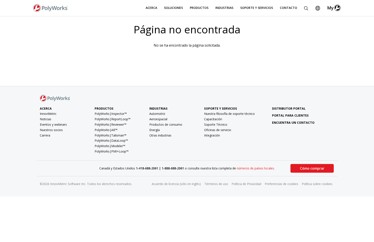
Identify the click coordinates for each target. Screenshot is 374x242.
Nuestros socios (51, 130)
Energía (154, 130)
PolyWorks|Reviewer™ (110, 124)
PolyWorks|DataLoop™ (111, 140)
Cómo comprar (312, 168)
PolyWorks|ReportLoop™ (113, 119)
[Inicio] (50, 7)
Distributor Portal (289, 108)
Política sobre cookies (317, 184)
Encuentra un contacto (293, 122)
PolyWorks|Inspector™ (111, 114)
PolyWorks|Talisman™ (110, 135)
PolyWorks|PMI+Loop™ (112, 151)
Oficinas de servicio (217, 130)
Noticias (45, 119)
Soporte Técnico (215, 124)
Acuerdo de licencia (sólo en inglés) (176, 184)
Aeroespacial (158, 119)
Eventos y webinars (53, 124)
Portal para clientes (290, 115)
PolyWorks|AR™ (106, 130)
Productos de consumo (165, 124)
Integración (212, 135)
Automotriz (157, 114)
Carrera (45, 135)
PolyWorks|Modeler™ (110, 146)
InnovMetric (48, 114)
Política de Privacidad (246, 184)
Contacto (288, 8)
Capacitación (213, 119)
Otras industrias (160, 135)
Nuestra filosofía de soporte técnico (229, 114)
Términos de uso (216, 184)
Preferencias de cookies (281, 184)
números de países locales (255, 168)
